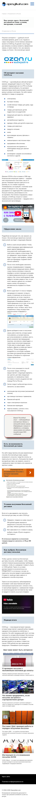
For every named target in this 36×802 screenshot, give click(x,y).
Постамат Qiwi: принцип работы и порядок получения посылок (17, 727)
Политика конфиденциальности (12, 781)
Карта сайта (6, 776)
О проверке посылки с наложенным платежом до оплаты (17, 669)
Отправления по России (9, 31)
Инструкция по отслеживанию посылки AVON (16, 756)
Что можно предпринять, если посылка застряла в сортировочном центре (16, 697)
